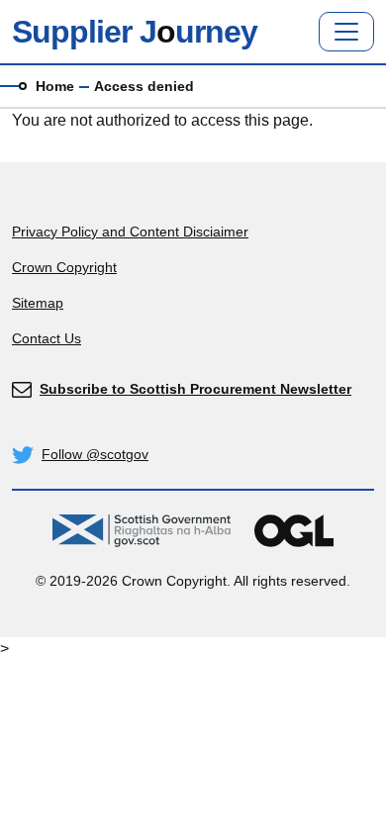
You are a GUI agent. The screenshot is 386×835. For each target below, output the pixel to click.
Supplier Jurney (134, 31)
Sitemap (37, 303)
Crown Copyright (64, 267)
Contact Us (46, 338)
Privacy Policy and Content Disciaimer (130, 231)
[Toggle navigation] (346, 31)
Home (55, 86)
